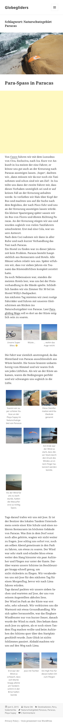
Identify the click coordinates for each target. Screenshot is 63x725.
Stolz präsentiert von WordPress (36, 720)
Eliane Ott (28, 706)
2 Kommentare (28, 712)
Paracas (51, 709)
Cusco (14, 156)
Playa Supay (10, 712)
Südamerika (10, 709)
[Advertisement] (31, 122)
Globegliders (16, 7)
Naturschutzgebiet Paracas (34, 709)
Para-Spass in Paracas (29, 83)
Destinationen (44, 706)
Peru (54, 706)
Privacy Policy (12, 720)
